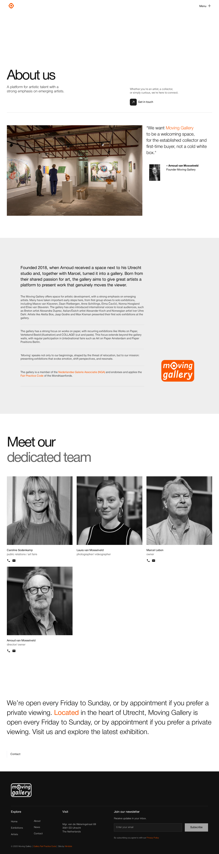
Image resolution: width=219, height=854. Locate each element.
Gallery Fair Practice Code (45, 846)
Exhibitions (17, 828)
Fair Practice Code (32, 376)
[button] (205, 6)
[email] (14, 560)
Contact (38, 834)
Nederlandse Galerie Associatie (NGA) (81, 372)
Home (14, 822)
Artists (14, 834)
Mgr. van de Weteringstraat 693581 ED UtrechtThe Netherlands (79, 828)
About (37, 821)
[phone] (8, 560)
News (37, 827)
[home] (26, 6)
